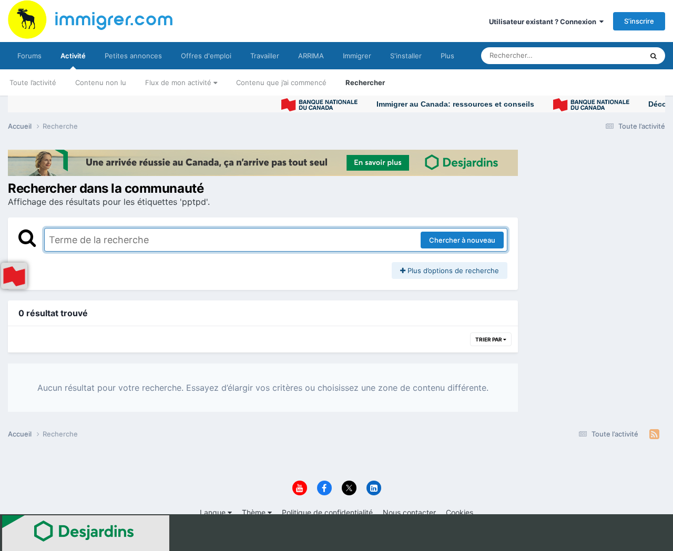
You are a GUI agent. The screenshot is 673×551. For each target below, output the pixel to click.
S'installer (406, 55)
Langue (214, 512)
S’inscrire (639, 21)
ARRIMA (311, 55)
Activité (73, 55)
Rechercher (365, 82)
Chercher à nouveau (462, 240)
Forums (29, 55)
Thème (255, 512)
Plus (447, 55)
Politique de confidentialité (327, 512)
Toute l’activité (32, 82)
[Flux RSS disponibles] (654, 434)
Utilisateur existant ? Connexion (544, 21)
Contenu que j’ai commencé (281, 82)
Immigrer (357, 55)
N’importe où (609, 55)
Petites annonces (133, 55)
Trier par (489, 339)
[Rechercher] (653, 55)
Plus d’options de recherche (452, 270)
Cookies (459, 512)
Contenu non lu (100, 82)
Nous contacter (409, 512)
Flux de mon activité (179, 82)
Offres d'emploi (206, 55)
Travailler (264, 55)
